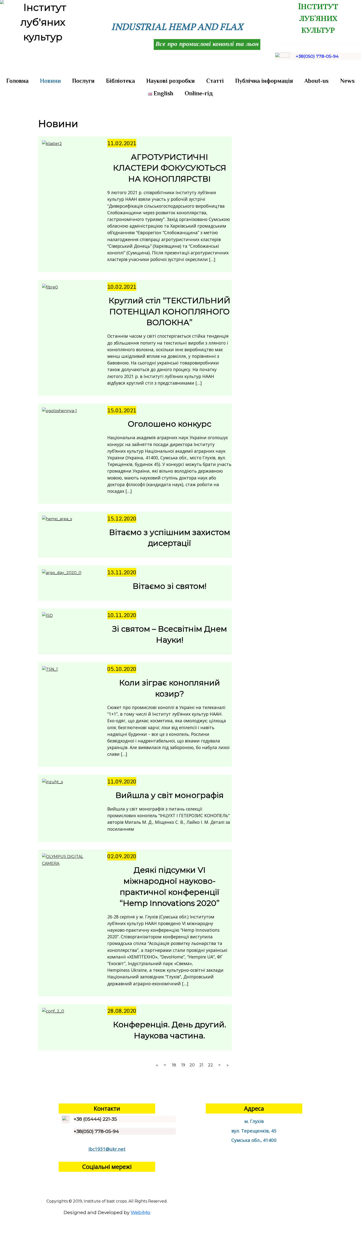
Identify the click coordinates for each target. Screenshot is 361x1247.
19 (183, 1065)
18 (174, 1065)
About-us (316, 80)
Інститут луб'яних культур (318, 17)
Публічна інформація (264, 80)
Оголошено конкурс (169, 424)
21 (201, 1065)
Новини (50, 80)
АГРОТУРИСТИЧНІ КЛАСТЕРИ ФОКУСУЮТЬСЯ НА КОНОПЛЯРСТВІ (169, 168)
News (347, 80)
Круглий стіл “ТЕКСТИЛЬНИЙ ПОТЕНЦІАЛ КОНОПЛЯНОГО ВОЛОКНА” (169, 311)
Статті (215, 80)
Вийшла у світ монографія (169, 795)
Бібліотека (120, 80)
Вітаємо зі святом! (169, 586)
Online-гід (199, 93)
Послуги (83, 80)
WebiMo (140, 1212)
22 (210, 1065)
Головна (17, 80)
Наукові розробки (170, 80)
